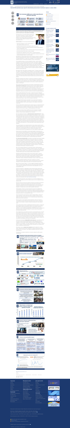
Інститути (11, 386)
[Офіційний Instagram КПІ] (53, 0)
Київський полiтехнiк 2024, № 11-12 (21, 371)
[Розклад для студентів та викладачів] (53, 2)
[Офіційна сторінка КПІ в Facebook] (48, 0)
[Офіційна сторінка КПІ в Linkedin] (52, 0)
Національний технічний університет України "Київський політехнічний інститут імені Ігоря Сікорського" (20, 2)
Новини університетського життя (20, 374)
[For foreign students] (58, 2)
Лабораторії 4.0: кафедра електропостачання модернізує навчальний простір (50, 45)
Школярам (37, 382)
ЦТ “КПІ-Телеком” (13, 394)
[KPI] (59, 0)
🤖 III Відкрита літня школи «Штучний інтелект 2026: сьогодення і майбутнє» (50, 30)
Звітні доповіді (40, 374)
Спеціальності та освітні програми (40, 398)
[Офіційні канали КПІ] (51, 0)
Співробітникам (38, 391)
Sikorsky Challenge (38, 394)
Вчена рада (12, 383)
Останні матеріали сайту (51, 28)
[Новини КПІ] (50, 2)
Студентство (56, 3)
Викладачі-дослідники (39, 395)
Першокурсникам (38, 387)
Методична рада (48, 22)
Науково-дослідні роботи (26, 394)
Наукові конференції (26, 393)
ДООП (17, 372)
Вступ (41, 3)
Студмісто (11, 397)
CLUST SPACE (38, 401)
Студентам (37, 388)
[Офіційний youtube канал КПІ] (49, 0)
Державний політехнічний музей (15, 393)
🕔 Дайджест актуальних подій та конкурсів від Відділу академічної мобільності (50, 41)
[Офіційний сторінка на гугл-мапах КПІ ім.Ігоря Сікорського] (55, 0)
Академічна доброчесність (39, 397)
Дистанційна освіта (25, 382)
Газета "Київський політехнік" (27, 397)
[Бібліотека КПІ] (57, 2)
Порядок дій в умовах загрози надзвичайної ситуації (18, 419)
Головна (11, 6)
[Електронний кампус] (55, 2)
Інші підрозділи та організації (14, 390)
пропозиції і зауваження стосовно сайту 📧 (24, 424)
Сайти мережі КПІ (25, 390)
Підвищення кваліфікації (26, 386)
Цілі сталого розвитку (39, 402)
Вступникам (37, 383)
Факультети (12, 387)
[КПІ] (57, 0)
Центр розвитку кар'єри (13, 400)
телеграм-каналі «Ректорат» (24, 421)
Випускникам (37, 390)
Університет (36, 3)
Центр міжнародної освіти (26, 387)
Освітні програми (48, 13)
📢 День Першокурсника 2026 (50, 54)
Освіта (45, 3)
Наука (50, 3)
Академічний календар (49, 16)
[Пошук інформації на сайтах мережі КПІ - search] (46, 0)
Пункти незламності (14, 420)
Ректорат (11, 382)
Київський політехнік (28, 374)
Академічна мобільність (49, 19)
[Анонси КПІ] (51, 2)
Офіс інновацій (12, 401)
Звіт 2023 (17, 373)
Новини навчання (34, 374)
